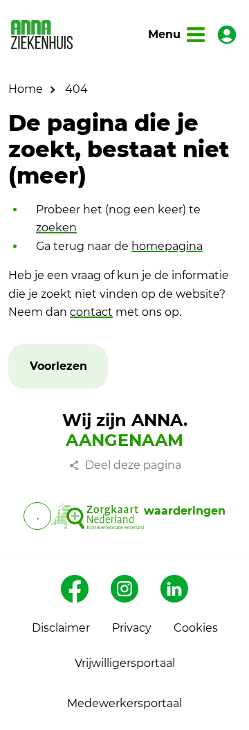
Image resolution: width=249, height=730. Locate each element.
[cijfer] (97, 516)
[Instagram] (124, 589)
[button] (58, 366)
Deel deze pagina (133, 465)
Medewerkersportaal (124, 703)
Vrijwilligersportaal (125, 663)
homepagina (167, 246)
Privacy (131, 627)
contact (91, 312)
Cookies (196, 627)
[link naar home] (42, 34)
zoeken (56, 227)
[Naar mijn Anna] (227, 35)
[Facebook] (75, 589)
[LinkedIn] (174, 589)
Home (25, 89)
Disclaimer (61, 627)
